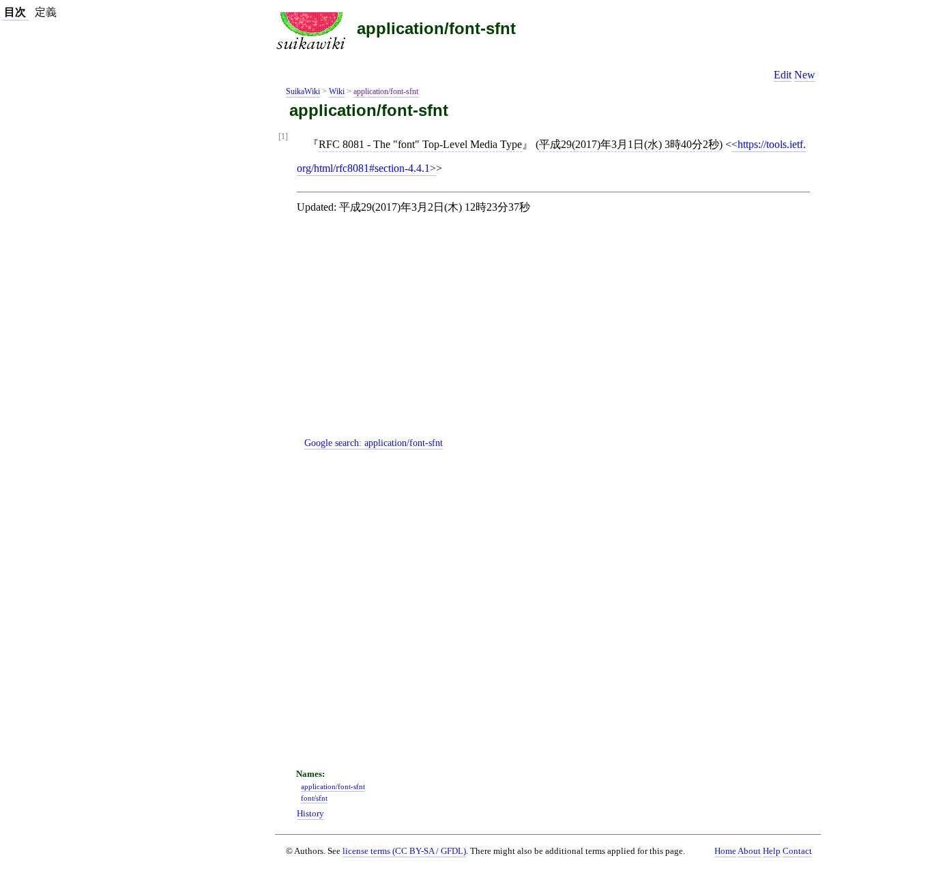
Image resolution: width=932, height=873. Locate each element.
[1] (283, 136)
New (804, 74)
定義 (46, 12)
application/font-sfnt (436, 28)
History (310, 813)
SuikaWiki (303, 91)
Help (772, 851)
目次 (15, 12)
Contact (797, 851)
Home (725, 851)
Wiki (337, 91)
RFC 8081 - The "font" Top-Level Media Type (420, 144)
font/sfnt (314, 798)
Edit (782, 74)
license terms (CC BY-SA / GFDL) (404, 851)
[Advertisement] (559, 336)
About (749, 851)
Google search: (373, 442)
